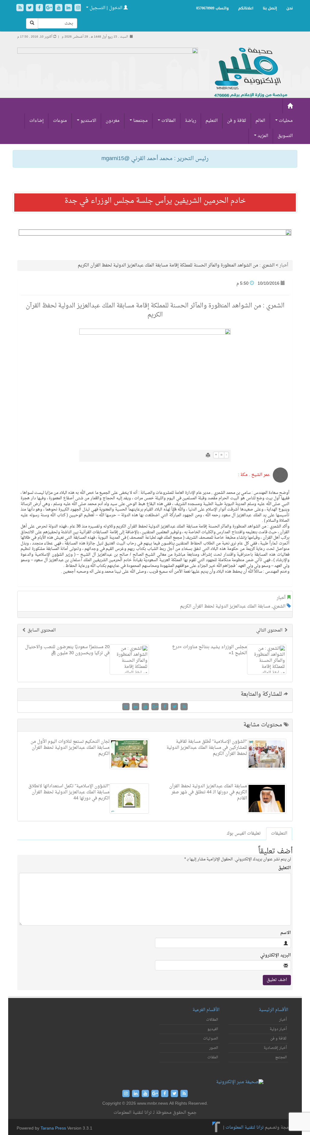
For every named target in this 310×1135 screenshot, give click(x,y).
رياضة (190, 121)
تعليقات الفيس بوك (244, 833)
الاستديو (87, 121)
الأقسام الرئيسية (273, 1010)
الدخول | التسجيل (106, 8)
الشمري (279, 606)
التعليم (212, 121)
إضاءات (36, 121)
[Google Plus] (49, 8)
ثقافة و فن (236, 121)
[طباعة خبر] (208, 456)
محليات (285, 121)
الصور (213, 1048)
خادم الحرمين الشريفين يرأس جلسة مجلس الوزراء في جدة (155, 201)
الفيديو (212, 1029)
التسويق (285, 136)
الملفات (212, 1057)
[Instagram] (78, 8)
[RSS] (20, 8)
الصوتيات (210, 1038)
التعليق (284, 868)
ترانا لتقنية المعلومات (245, 1127)
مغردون (113, 121)
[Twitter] (30, 8)
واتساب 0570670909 (212, 8)
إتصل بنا (270, 8)
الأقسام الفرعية (206, 1010)
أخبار (283, 265)
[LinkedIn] (69, 8)
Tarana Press (53, 1128)
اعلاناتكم (245, 8)
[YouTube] (59, 8)
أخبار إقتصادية (275, 1048)
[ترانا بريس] (216, 1127)
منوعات (60, 121)
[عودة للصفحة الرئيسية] (249, 73)
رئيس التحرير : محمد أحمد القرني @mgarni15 (155, 158)
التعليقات (279, 833)
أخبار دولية (278, 1029)
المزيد (262, 136)
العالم (260, 121)
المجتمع (281, 1057)
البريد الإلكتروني (275, 956)
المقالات (168, 121)
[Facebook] (40, 8)
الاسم (285, 933)
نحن (289, 8)
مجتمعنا (140, 121)
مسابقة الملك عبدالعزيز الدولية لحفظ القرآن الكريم (225, 606)
